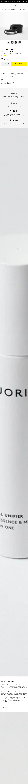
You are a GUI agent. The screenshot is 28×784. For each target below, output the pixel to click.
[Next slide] (26, 1)
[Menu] (1, 5)
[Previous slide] (1, 1)
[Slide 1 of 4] (8, 42)
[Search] (23, 5)
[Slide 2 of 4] (12, 42)
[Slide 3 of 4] (15, 42)
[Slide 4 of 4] (19, 42)
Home (2, 9)
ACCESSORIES (7, 9)
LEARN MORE (6, 707)
